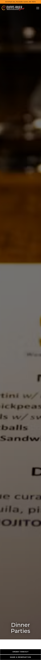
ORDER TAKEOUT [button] (20, 652)
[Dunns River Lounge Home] (13, 7)
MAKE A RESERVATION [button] (20, 657)
